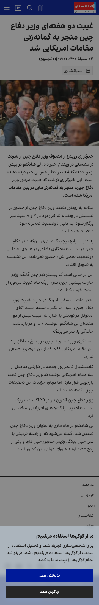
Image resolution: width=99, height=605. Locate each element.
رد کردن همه (49, 592)
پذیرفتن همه (49, 575)
